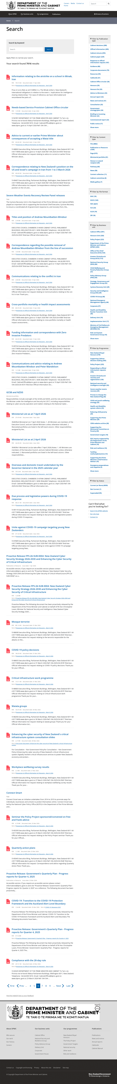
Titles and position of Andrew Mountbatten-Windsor (39, 216)
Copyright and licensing (24, 1068)
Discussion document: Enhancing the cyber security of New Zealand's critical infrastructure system (42, 744)
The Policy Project (69, 1041)
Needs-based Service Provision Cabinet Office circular (40, 107)
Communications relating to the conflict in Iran (36, 276)
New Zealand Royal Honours (69, 1036)
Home (66, 6)
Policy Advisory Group (42, 1044)
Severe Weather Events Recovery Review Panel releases (35, 195)
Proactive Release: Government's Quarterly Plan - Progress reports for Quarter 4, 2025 (42, 938)
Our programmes (42, 14)
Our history (10, 1042)
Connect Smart (14, 792)
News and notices (98, 1039)
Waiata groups (19, 706)
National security (69, 1047)
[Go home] (33, 5)
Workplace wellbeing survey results (30, 766)
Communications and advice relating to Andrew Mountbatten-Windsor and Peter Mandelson (37, 365)
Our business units (27, 14)
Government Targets (70, 1044)
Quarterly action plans (23, 847)
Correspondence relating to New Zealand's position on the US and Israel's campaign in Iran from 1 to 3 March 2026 (42, 168)
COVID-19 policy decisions (25, 649)
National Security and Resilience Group (42, 1040)
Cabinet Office (40, 1035)
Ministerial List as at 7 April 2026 (29, 413)
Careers (66, 3)
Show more (94, 127)
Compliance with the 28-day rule (29, 960)
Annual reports (97, 1042)
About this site (46, 1068)
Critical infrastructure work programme (32, 677)
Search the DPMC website (99, 511)
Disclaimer (57, 1068)
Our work (9, 1039)
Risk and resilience (69, 1054)
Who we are (10, 1035)
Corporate (38, 1051)
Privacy (36, 1068)
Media (73, 3)
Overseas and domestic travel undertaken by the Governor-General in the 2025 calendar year (37, 466)
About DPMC (12, 14)
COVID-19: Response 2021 (53, 907)
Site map (66, 1068)
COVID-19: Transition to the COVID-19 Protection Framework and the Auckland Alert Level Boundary (39, 902)
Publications (56, 14)
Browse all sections (102, 14)
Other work (67, 1051)
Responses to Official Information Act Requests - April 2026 (34, 85)
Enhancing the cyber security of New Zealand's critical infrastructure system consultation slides (40, 736)
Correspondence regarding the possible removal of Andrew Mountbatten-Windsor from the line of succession (42, 247)
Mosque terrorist (21, 621)
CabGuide (95, 1045)
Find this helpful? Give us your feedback (20, 996)
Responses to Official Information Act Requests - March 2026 (34, 628)
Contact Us (94, 517)
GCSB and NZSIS (14, 392)
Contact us (80, 3)
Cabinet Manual (97, 1048)
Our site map (94, 514)
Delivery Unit (39, 1047)
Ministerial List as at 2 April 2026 (29, 439)
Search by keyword (16, 43)
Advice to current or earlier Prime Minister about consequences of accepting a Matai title (37, 137)
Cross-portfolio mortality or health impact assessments (41, 304)
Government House (42, 1054)
